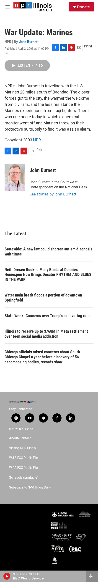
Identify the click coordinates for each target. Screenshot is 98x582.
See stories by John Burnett (53, 194)
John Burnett (29, 41)
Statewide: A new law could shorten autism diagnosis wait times (48, 251)
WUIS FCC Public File (23, 458)
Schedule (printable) (23, 477)
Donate (83, 7)
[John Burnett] (15, 177)
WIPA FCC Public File (23, 467)
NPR (37, 139)
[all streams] (92, 576)
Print (88, 46)
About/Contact (20, 438)
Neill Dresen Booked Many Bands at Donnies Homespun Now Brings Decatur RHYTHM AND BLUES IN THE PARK (48, 274)
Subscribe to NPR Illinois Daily (30, 487)
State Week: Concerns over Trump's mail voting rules (48, 315)
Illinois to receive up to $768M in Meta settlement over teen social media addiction (46, 334)
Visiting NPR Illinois (22, 448)
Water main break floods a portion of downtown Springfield (43, 297)
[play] (7, 576)
